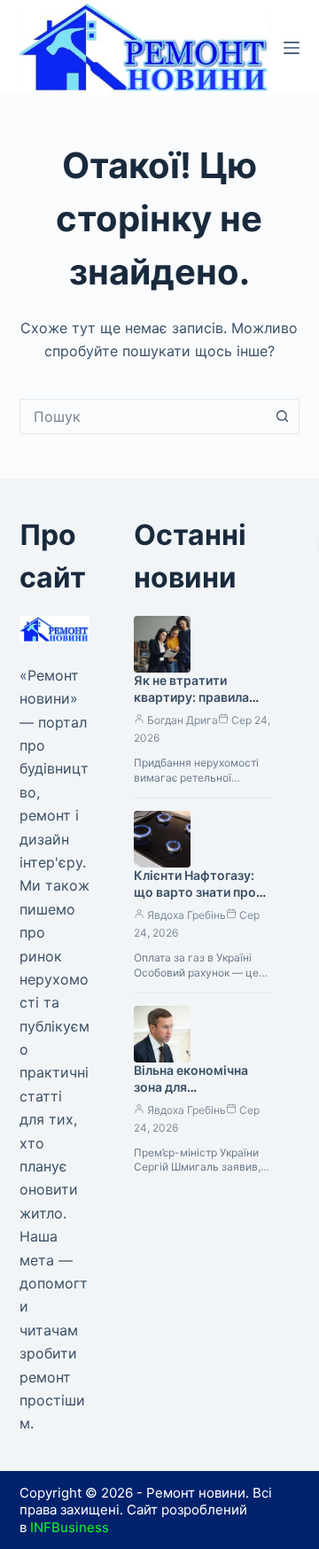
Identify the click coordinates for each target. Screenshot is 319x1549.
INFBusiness (69, 1527)
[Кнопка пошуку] (282, 416)
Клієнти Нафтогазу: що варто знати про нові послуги (195, 892)
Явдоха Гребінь (186, 915)
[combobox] (143, 416)
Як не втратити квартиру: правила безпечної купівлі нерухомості (191, 705)
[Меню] (292, 48)
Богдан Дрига (182, 720)
